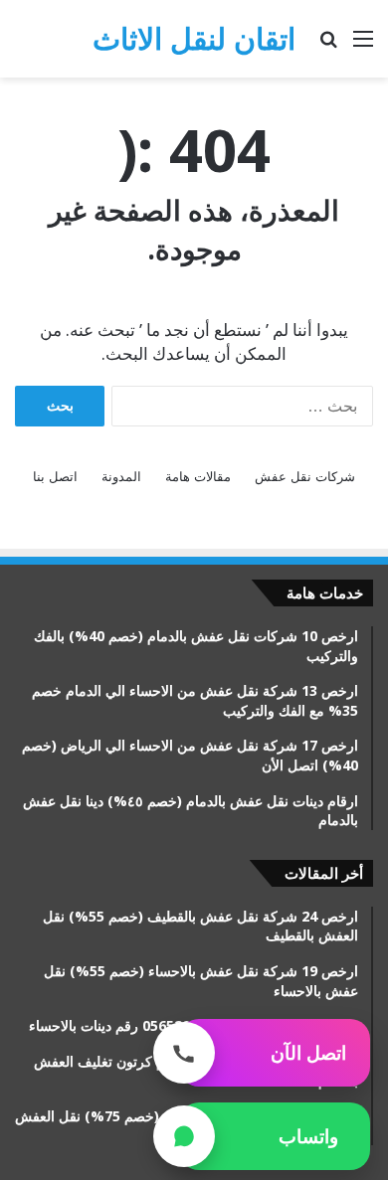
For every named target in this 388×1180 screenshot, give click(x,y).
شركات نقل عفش (305, 476)
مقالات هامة (198, 476)
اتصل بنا (55, 476)
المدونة (121, 476)
